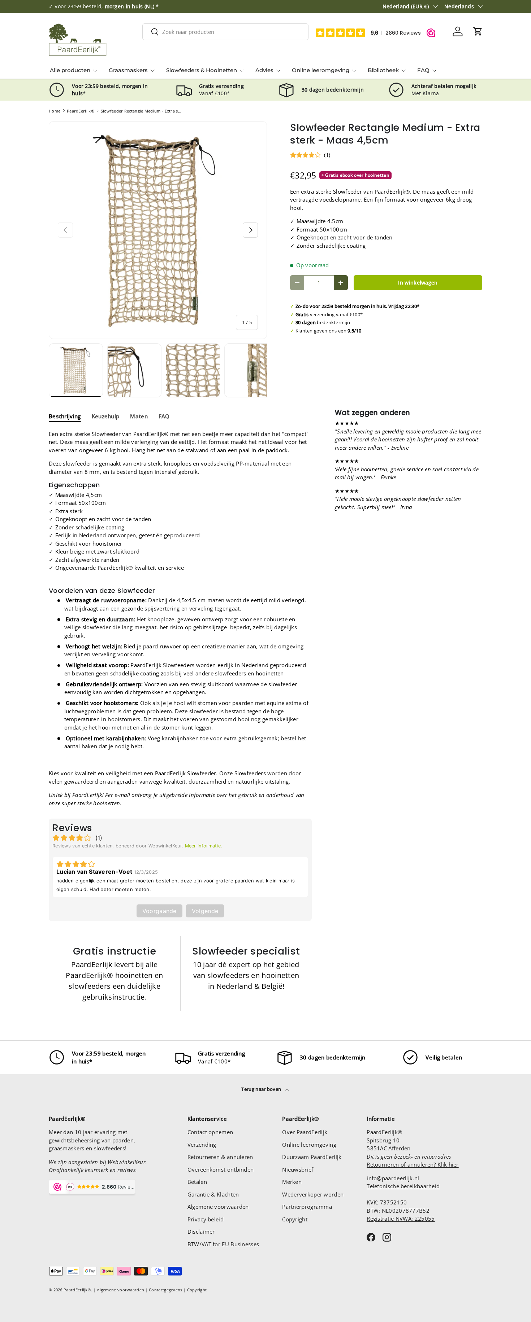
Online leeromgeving (320, 70)
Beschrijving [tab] (65, 416)
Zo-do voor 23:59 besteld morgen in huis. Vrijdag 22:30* (357, 306)
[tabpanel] (180, 618)
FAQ (423, 70)
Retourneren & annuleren (220, 1156)
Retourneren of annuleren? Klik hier (413, 1164)
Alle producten (70, 70)
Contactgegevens (165, 1289)
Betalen (197, 1181)
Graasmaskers (128, 70)
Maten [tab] (139, 416)
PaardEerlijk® (80, 111)
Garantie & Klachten (213, 1194)
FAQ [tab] (164, 416)
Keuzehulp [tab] (106, 416)
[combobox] (225, 32)
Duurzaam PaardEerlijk (311, 1156)
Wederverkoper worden (313, 1194)
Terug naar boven (261, 1089)
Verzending (201, 1144)
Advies (264, 70)
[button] (478, 31)
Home (54, 111)
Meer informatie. (204, 846)
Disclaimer (201, 1231)
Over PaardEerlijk (304, 1132)
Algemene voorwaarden (218, 1206)
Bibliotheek (383, 70)
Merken (292, 1181)
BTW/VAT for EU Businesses (223, 1244)
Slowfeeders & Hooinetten (201, 70)
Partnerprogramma (307, 1206)
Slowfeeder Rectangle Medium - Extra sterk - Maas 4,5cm (141, 111)
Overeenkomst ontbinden (220, 1169)
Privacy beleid (205, 1219)
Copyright (294, 1219)
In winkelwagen (417, 282)
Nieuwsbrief (297, 1169)
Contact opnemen (210, 1132)
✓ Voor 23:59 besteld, (104, 6)
